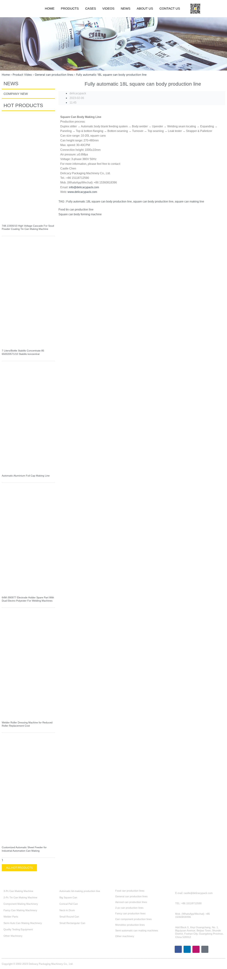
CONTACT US (169, 8)
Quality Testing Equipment (18, 929)
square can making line (189, 201)
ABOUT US (145, 8)
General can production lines (54, 74)
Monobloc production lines (130, 924)
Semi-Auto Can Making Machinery (23, 923)
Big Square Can (68, 897)
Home (6, 74)
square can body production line (153, 201)
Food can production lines (129, 890)
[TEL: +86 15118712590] (172, 905)
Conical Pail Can (68, 903)
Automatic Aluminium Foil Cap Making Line (26, 475)
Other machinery (124, 936)
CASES (90, 8)
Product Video (22, 74)
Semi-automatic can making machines (136, 930)
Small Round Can (69, 916)
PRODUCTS (70, 8)
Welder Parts (11, 916)
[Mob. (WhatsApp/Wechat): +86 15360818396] (172, 917)
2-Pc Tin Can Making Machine (20, 897)
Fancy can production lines (130, 913)
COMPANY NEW (16, 94)
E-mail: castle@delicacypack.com (194, 893)
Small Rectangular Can (72, 923)
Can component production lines (133, 919)
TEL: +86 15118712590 (188, 903)
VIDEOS (108, 8)
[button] (219, 8)
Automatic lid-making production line (79, 891)
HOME (49, 8)
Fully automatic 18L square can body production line (99, 201)
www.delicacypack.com (82, 191)
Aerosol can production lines (131, 902)
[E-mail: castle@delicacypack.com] (172, 894)
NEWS (125, 8)
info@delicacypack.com (84, 187)
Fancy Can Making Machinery (20, 910)
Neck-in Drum (67, 910)
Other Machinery (13, 935)
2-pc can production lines (129, 907)
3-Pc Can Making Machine (18, 891)
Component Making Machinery (21, 903)
